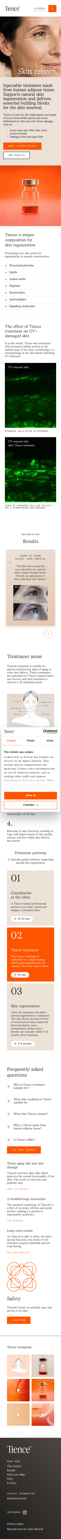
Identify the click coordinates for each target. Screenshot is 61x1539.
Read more (18, 1320)
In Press (11, 1483)
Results (11, 1470)
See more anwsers (24, 1150)
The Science (15, 1221)
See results (16, 155)
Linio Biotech (35, 1529)
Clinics (39, 8)
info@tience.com (16, 1498)
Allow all (31, 795)
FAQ (10, 1479)
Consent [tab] (11, 741)
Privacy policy (15, 1524)
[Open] (18, 1365)
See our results (18, 1252)
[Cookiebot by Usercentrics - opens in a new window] (43, 732)
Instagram (13, 1512)
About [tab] (50, 741)
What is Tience (17, 1189)
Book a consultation (22, 146)
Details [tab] (30, 741)
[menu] (52, 8)
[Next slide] (48, 634)
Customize (28, 805)
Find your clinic (16, 1475)
